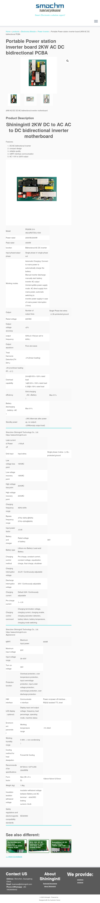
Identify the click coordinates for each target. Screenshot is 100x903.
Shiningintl (47, 897)
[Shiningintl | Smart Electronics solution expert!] (50, 7)
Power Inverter (43, 31)
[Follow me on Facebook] (11, 21)
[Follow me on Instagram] (17, 21)
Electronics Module (28, 31)
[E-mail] (4, 21)
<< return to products (14, 856)
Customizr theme (55, 900)
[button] (67, 61)
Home (8, 31)
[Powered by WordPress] (59, 897)
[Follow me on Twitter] (7, 21)
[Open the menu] (96, 21)
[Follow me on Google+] (14, 21)
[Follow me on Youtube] (21, 21)
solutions (80, 880)
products (15, 31)
